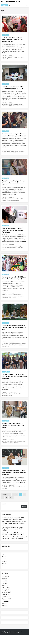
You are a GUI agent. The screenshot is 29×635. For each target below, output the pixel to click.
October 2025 (5, 596)
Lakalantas (4, 561)
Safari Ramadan (21, 344)
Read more (5, 52)
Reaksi (7, 35)
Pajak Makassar (20, 105)
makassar (20, 486)
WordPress (9, 632)
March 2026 (5, 585)
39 (6, 497)
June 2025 (4, 605)
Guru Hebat (4, 441)
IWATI (8, 58)
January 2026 (5, 590)
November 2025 (6, 594)
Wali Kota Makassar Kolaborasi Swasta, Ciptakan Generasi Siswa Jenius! (13, 425)
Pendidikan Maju (5, 442)
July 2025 (4, 603)
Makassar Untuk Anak (13, 344)
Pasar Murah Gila (12, 297)
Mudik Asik (9, 153)
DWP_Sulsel (14, 57)
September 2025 (6, 599)
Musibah (7, 371)
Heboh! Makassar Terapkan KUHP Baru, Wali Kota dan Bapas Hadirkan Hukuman (14, 472)
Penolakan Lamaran (15, 200)
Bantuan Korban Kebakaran (8, 393)
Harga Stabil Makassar (7, 294)
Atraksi (4, 556)
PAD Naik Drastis (13, 105)
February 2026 (5, 587)
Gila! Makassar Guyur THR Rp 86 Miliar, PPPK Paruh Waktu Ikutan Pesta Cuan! (13, 230)
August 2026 (5, 576)
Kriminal (4, 559)
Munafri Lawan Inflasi (16, 296)
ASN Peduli (4, 246)
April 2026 (4, 583)
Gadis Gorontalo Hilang (7, 198)
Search (4, 504)
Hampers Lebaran (14, 151)
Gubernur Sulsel (22, 393)
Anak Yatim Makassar (6, 57)
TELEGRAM (4, 5)
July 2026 (4, 578)
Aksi (3, 35)
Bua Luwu (16, 393)
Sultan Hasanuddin (16, 153)
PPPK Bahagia (17, 247)
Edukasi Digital (5, 343)
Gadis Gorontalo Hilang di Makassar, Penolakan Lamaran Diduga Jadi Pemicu (14, 183)
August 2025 (5, 601)
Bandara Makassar (6, 151)
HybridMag (17, 632)
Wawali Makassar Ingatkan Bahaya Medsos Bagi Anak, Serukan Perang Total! (14, 327)
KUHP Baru (15, 486)
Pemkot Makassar (10, 247)
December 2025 (6, 592)
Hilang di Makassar (17, 198)
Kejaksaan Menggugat (17, 104)
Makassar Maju (5, 105)
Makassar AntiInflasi (6, 296)
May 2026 (4, 581)
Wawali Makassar (6, 346)
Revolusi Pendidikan (14, 442)
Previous (4, 494)
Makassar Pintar (21, 441)
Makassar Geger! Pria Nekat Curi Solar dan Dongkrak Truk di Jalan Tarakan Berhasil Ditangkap (12, 529)
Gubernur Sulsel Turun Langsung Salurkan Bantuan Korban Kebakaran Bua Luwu (14, 376)
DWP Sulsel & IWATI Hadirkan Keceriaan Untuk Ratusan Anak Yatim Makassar (12, 39)
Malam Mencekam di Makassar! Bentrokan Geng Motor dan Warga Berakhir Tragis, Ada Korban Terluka (14, 523)
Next (11, 497)
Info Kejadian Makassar (10, 1)
